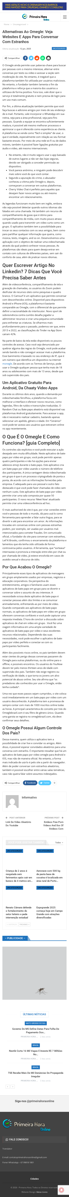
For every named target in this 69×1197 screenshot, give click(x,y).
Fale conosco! (18, 1139)
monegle (7, 363)
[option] (34, 1053)
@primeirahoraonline (40, 1101)
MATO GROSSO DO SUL (34, 1023)
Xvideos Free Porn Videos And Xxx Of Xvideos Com (53, 825)
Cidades (34, 1179)
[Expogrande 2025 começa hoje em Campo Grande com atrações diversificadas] (49, 895)
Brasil (34, 1045)
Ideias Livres (41, 1192)
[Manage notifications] (61, 1190)
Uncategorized (59, 48)
